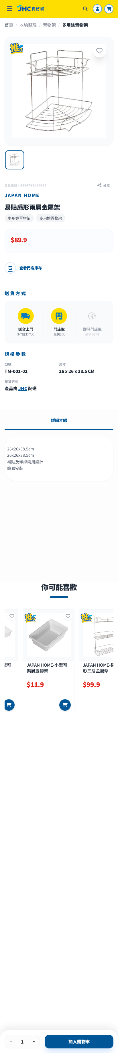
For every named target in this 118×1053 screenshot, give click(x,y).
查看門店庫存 (30, 268)
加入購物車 (79, 1041)
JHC (22, 388)
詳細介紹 (59, 420)
